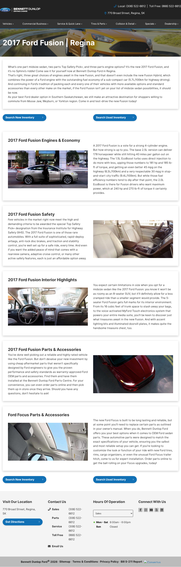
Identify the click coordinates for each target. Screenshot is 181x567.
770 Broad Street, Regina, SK (126, 13)
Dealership (171, 23)
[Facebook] (140, 510)
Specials (149, 23)
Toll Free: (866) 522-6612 (165, 6)
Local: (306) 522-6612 (132, 6)
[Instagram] (146, 510)
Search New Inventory (19, 117)
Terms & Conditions (85, 561)
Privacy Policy (109, 561)
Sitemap (64, 561)
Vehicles (7, 23)
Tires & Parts (98, 23)
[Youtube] (151, 510)
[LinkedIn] (162, 510)
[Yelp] (156, 510)
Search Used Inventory (111, 117)
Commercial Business (34, 23)
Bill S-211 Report (131, 561)
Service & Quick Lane (68, 23)
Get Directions (14, 521)
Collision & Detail (125, 23)
